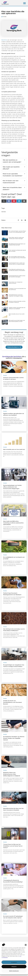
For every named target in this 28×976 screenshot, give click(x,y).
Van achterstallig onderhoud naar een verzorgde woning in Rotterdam (17, 257)
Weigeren (14, 966)
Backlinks (4, 40)
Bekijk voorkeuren (14, 970)
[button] (25, 945)
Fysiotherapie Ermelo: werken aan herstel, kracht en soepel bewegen (17, 263)
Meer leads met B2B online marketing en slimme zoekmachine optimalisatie (13, 523)
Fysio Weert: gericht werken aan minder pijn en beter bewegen (16, 238)
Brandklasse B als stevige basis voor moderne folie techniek (17, 244)
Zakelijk (4, 16)
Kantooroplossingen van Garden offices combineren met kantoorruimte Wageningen (12, 487)
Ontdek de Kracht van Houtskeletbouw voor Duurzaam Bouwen (12, 702)
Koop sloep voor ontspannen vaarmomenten (15, 282)
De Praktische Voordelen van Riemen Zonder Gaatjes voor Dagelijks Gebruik (13, 738)
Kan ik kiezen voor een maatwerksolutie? (14, 181)
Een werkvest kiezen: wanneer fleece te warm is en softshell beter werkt (17, 231)
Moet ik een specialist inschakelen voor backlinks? (14, 175)
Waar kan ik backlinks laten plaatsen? (14, 188)
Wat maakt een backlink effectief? (14, 168)
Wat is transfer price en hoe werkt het (16, 314)
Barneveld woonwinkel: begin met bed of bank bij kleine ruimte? (17, 321)
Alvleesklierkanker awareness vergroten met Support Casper (16, 295)
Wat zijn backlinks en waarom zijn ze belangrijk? (14, 161)
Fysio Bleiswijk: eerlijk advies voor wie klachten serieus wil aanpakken (17, 270)
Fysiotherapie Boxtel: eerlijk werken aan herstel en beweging (17, 276)
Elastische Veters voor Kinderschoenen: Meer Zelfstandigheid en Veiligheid (11, 774)
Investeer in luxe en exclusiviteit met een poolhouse (17, 289)
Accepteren (14, 962)
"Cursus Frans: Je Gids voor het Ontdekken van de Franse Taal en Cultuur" (12, 846)
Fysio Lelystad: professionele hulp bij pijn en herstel (17, 251)
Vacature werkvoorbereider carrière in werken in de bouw (17, 302)
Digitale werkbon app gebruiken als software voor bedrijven (17, 308)
